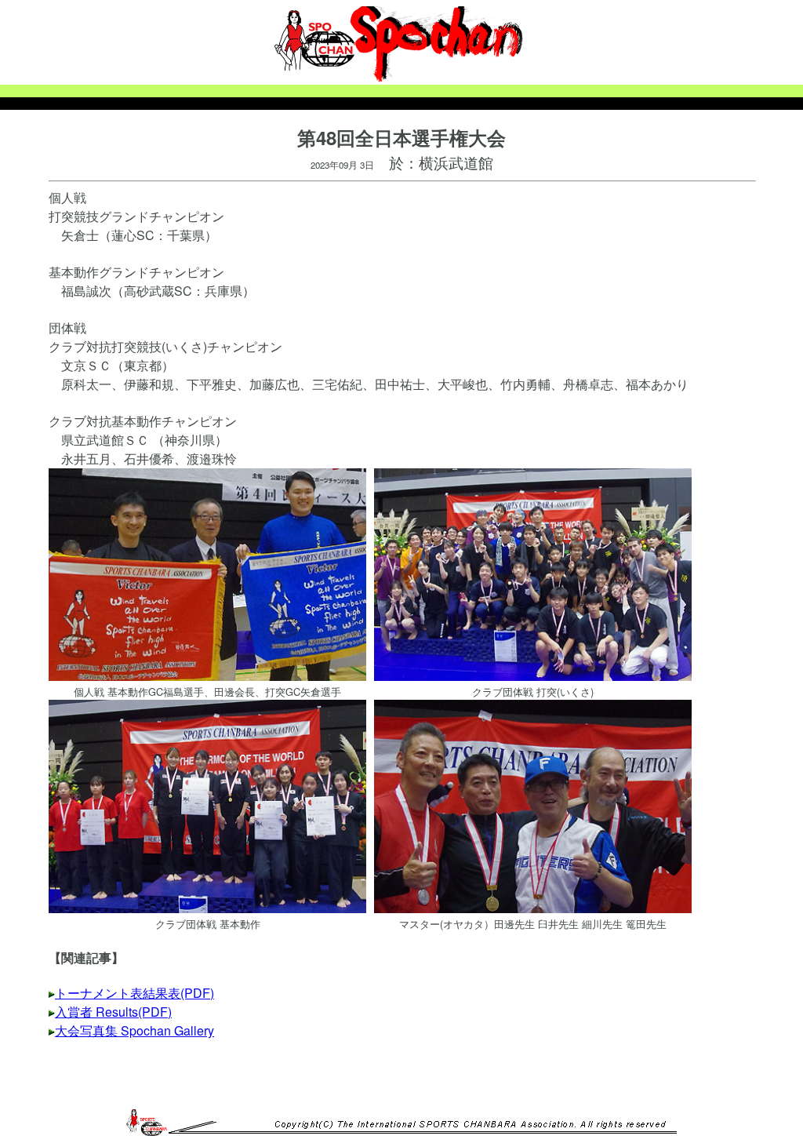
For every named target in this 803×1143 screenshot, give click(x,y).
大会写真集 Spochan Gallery (134, 1030)
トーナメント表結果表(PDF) (134, 993)
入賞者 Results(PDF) (113, 1012)
